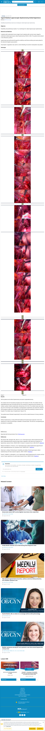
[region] (22, 726)
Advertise (22, 688)
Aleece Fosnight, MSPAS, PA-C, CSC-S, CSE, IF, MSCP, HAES (13, 650)
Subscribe (38, 469)
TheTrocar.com (21, 434)
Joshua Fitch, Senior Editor (8, 514)
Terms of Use (22, 692)
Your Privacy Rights (23, 696)
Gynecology (3, 476)
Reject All (40, 728)
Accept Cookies (32, 728)
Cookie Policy (8, 726)
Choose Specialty (21, 4)
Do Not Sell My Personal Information (22, 694)
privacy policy (23, 471)
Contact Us (22, 689)
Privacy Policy (22, 693)
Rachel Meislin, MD (7, 615)
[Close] (43, 722)
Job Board (22, 690)
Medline (42, 443)
